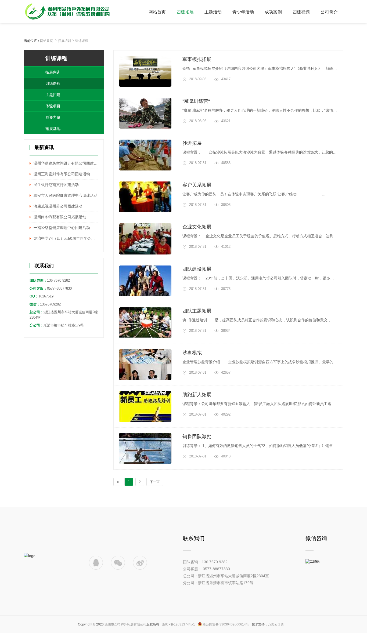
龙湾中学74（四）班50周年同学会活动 (66, 238)
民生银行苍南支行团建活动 (56, 185)
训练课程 (81, 41)
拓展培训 (64, 41)
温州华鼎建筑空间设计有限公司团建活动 (66, 163)
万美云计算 (276, 624)
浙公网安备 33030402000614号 (226, 624)
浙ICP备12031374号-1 (178, 624)
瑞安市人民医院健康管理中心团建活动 (66, 195)
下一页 (155, 482)
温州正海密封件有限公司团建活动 (62, 174)
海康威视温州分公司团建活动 (58, 206)
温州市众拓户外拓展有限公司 (125, 624)
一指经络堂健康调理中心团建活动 (62, 227)
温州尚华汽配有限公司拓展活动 (60, 217)
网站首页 (46, 41)
